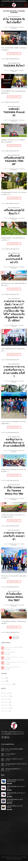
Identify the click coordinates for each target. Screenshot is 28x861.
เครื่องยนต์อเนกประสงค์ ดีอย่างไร (14, 259)
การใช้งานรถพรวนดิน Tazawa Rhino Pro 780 (14, 490)
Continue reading (14, 53)
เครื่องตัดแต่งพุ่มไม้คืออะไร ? (13, 667)
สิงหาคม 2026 (5, 693)
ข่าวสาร (9, 298)
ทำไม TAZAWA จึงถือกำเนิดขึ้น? (14, 647)
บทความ (9, 16)
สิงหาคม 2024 (5, 705)
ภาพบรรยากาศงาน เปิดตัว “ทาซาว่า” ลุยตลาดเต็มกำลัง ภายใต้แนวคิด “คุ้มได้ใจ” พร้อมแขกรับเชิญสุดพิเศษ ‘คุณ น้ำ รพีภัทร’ (14, 311)
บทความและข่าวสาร (16, 16)
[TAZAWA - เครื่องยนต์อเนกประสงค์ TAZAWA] (14, 5)
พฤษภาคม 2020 (5, 708)
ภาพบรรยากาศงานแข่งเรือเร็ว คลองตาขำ (14, 536)
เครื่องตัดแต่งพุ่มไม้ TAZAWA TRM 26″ (14, 161)
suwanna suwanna (17, 11)
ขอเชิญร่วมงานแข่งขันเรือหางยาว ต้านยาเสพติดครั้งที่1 (14, 442)
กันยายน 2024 (5, 702)
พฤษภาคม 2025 (5, 696)
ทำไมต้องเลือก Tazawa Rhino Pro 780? (14, 597)
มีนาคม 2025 (5, 699)
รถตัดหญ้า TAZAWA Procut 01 (14, 112)
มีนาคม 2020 (5, 711)
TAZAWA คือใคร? (14, 65)
